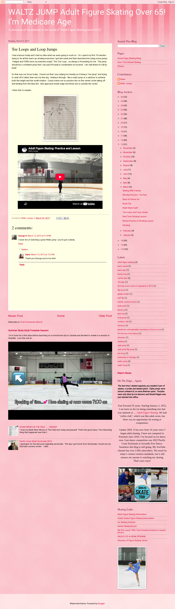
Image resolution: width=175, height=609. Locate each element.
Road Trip (127, 203)
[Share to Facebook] (65, 218)
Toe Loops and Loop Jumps (135, 212)
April (125, 182)
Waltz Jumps (126, 83)
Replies (24, 249)
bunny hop (122, 274)
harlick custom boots (127, 302)
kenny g (121, 310)
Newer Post (15, 316)
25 (122, 101)
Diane (27, 254)
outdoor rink (123, 321)
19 (122, 127)
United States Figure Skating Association (136, 518)
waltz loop (122, 365)
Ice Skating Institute (126, 522)
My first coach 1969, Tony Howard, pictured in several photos (141, 531)
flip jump (121, 290)
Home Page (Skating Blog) (129, 58)
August (126, 165)
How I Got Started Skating (129, 62)
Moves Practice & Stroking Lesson (138, 221)
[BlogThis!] (60, 218)
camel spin (122, 278)
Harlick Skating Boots (127, 526)
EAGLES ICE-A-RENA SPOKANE (132, 536)
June (125, 174)
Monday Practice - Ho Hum (135, 195)
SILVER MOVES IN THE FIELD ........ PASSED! (38, 427)
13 (122, 245)
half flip (121, 298)
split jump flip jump (126, 349)
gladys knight (123, 294)
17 (122, 136)
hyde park (122, 306)
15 (122, 144)
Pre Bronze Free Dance (128, 333)
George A (22, 236)
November (128, 152)
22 (122, 114)
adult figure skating (126, 262)
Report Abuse (124, 373)
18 (122, 131)
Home (61, 316)
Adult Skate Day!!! (130, 208)
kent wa (121, 313)
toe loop (121, 353)
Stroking (126, 225)
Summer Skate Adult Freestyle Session (28, 330)
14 (122, 240)
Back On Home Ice (131, 199)
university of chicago (127, 357)
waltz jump (122, 361)
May (125, 178)
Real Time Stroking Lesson (135, 216)
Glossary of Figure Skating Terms (132, 540)
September (128, 161)
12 (122, 249)
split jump (122, 345)
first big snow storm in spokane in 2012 (135, 286)
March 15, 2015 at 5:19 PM (39, 236)
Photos (121, 66)
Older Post (105, 316)
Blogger (101, 603)
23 (122, 110)
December (128, 148)
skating (121, 341)
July (125, 169)
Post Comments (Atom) (31, 322)
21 (122, 118)
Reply (20, 244)
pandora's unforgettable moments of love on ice (139, 329)
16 (122, 140)
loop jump (122, 317)
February (127, 231)
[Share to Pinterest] (67, 218)
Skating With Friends (132, 190)
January (127, 235)
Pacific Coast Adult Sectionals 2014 (36, 441)
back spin (122, 270)
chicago (121, 282)
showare (121, 337)
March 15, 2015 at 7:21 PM (42, 254)
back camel (123, 266)
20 (122, 123)
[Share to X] (62, 218)
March (126, 187)
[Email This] (57, 218)
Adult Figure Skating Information (132, 514)
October (127, 156)
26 (122, 97)
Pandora (121, 325)
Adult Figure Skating (147, 412)
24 (122, 105)
